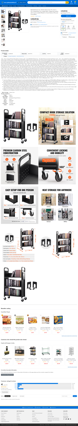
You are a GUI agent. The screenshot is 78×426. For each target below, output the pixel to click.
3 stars (16, 386)
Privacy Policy (50, 414)
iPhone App (65, 413)
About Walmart (3, 413)
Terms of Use (50, 413)
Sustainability (3, 419)
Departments (5, 5)
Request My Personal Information (53, 418)
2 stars (16, 387)
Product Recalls (35, 419)
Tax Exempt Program (35, 421)
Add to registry (72, 36)
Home (2, 7)
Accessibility (34, 418)
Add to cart (68, 16)
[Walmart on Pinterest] (70, 419)
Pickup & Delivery (29, 5)
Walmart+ (18, 418)
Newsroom (3, 416)
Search (75, 396)
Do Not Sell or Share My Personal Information (58, 424)
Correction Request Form (7, 374)
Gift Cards (18, 419)
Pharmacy (35, 5)
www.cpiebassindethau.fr (43, 24)
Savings (15, 5)
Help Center (38, 407)
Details (70, 34)
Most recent (7, 396)
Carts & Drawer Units (15, 7)
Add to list (65, 36)
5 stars (16, 383)
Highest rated (14, 396)
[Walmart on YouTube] (68, 419)
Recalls (33, 416)
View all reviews (5, 392)
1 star (16, 388)
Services (10, 5)
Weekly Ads (54, 407)
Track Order (46, 407)
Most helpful (22, 396)
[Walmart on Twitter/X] (66, 419)
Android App (65, 414)
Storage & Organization (7, 7)
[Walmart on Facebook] (64, 419)
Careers (40, 5)
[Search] (67, 2)
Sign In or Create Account (28, 407)
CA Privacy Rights (51, 416)
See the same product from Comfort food (69, 335)
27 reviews (39, 16)
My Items (44, 5)
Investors (2, 418)
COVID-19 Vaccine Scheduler (37, 413)
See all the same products (72, 366)
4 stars (16, 384)
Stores (18, 414)
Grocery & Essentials (21, 5)
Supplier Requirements (5, 421)
